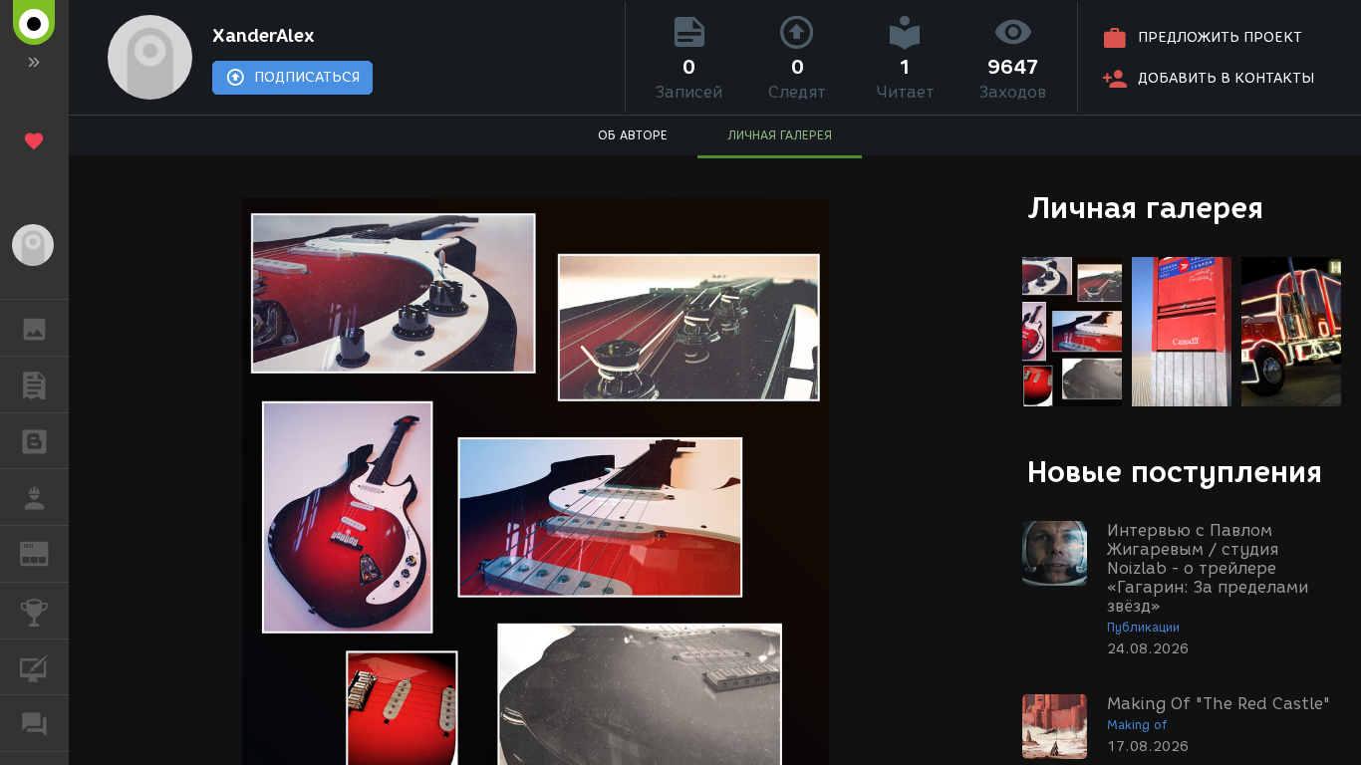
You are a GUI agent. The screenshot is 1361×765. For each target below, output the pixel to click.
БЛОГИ (34, 441)
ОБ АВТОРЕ (633, 135)
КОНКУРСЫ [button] (34, 610)
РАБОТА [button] (34, 497)
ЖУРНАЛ (46, 552)
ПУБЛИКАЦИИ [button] (34, 384)
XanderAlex (263, 36)
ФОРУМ (34, 723)
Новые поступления (1174, 471)
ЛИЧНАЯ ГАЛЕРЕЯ (779, 135)
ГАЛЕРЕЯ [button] (34, 328)
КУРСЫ (34, 667)
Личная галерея (1145, 207)
